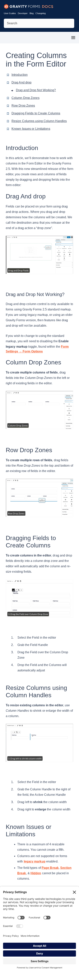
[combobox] (39, 23)
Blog (32, 13)
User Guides (10, 13)
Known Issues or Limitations (31, 128)
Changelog (40, 13)
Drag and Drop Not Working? (36, 90)
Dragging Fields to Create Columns (36, 113)
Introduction (20, 74)
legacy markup (34, 861)
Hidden (35, 873)
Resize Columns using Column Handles (39, 121)
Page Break (50, 867)
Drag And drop (21, 82)
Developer (23, 13)
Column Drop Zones (26, 97)
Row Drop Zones (23, 105)
